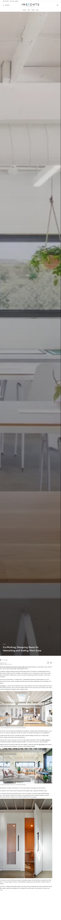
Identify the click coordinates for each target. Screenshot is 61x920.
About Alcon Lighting (14, 1)
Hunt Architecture (46, 740)
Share (51, 663)
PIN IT (48, 722)
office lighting (42, 744)
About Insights (6, 1)
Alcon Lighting (5, 659)
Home (4, 644)
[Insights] (30, 5)
